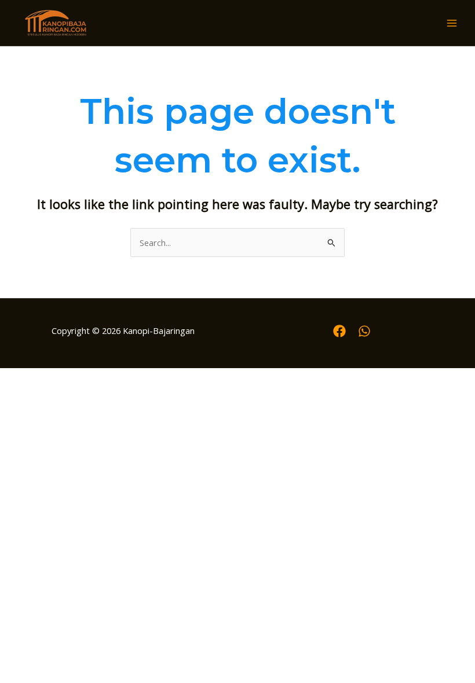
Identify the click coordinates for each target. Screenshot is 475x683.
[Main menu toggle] (451, 23)
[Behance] (364, 331)
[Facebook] (339, 331)
